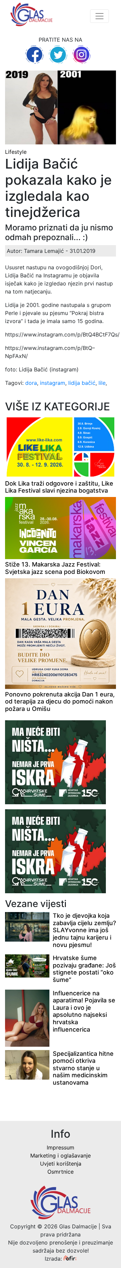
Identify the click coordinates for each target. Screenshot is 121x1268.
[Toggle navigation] (99, 16)
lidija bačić (81, 382)
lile (102, 382)
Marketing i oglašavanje (60, 1155)
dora (31, 382)
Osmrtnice (60, 1171)
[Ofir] (70, 1258)
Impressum (60, 1147)
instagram (52, 382)
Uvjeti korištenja (60, 1163)
